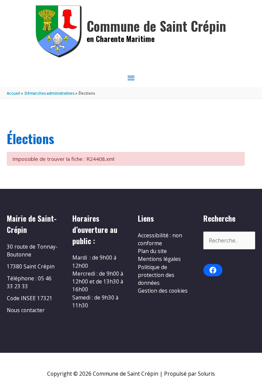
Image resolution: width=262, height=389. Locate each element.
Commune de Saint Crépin (156, 26)
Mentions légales (159, 259)
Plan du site (152, 251)
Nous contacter (26, 310)
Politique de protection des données (156, 275)
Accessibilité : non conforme (160, 239)
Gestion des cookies (163, 290)
